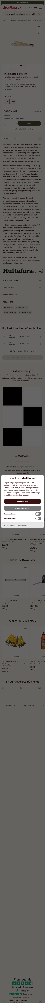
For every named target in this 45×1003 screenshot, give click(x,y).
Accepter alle (22, 501)
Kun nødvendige (22, 508)
